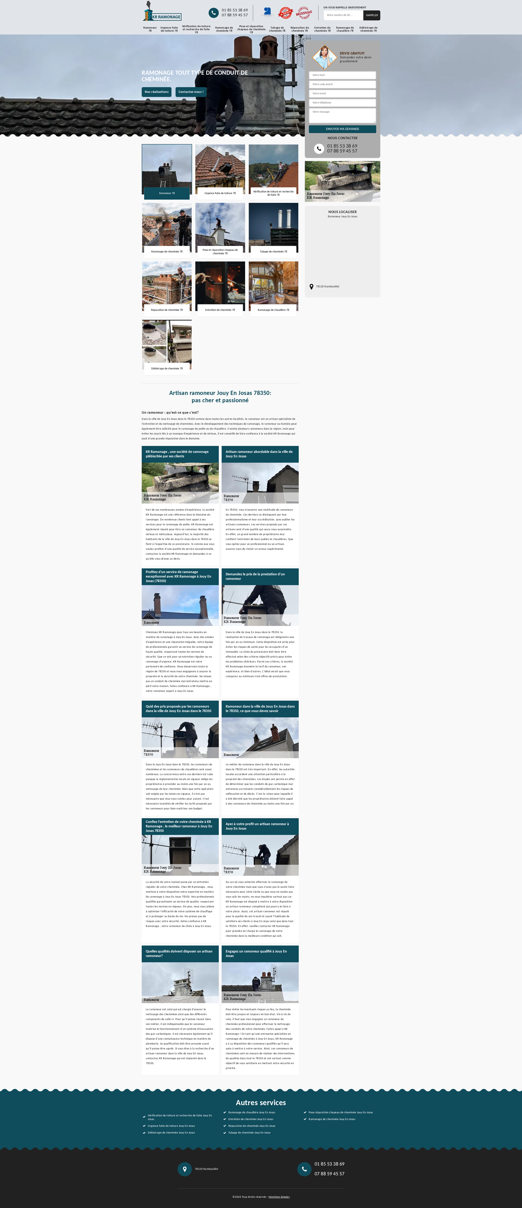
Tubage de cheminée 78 (277, 29)
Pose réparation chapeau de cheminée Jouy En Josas (341, 1112)
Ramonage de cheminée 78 (224, 29)
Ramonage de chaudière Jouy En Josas (251, 1112)
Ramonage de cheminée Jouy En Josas (332, 1119)
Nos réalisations (156, 92)
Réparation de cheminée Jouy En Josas (251, 1126)
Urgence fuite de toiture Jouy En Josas (171, 1126)
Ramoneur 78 (150, 29)
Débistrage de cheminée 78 (368, 29)
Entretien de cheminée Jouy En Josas (250, 1119)
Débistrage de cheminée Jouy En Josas (171, 1132)
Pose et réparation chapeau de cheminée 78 (251, 29)
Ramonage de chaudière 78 (345, 29)
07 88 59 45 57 (235, 15)
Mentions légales (279, 1197)
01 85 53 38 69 (235, 10)
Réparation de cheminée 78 (300, 29)
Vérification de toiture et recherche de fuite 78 (196, 29)
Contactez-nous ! (191, 92)
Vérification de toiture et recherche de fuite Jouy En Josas (180, 1117)
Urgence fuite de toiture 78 (169, 29)
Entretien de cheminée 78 (322, 29)
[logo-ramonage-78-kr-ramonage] (162, 11)
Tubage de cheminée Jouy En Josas (249, 1132)
